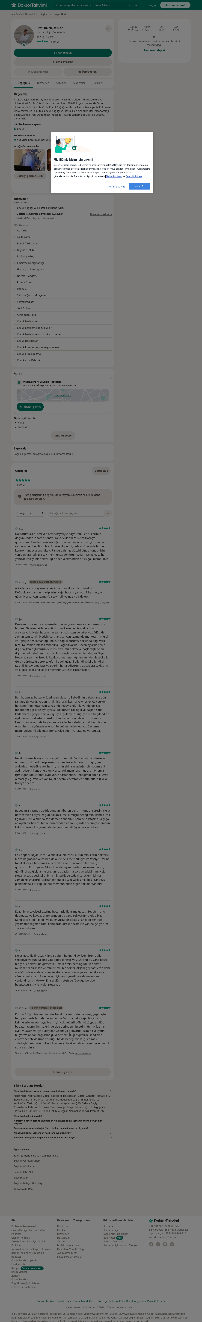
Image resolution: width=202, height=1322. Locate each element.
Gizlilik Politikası (114, 176)
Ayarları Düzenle (116, 186)
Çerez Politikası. (134, 176)
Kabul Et (139, 186)
